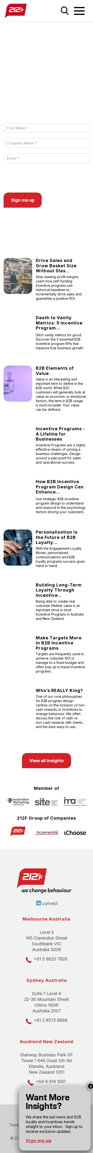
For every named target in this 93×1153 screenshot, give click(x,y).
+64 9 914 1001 (51, 1081)
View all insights (46, 760)
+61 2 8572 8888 (50, 1020)
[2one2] (23, 11)
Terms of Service (65, 176)
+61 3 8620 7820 (50, 958)
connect (50, 903)
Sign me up (39, 1140)
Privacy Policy (29, 176)
